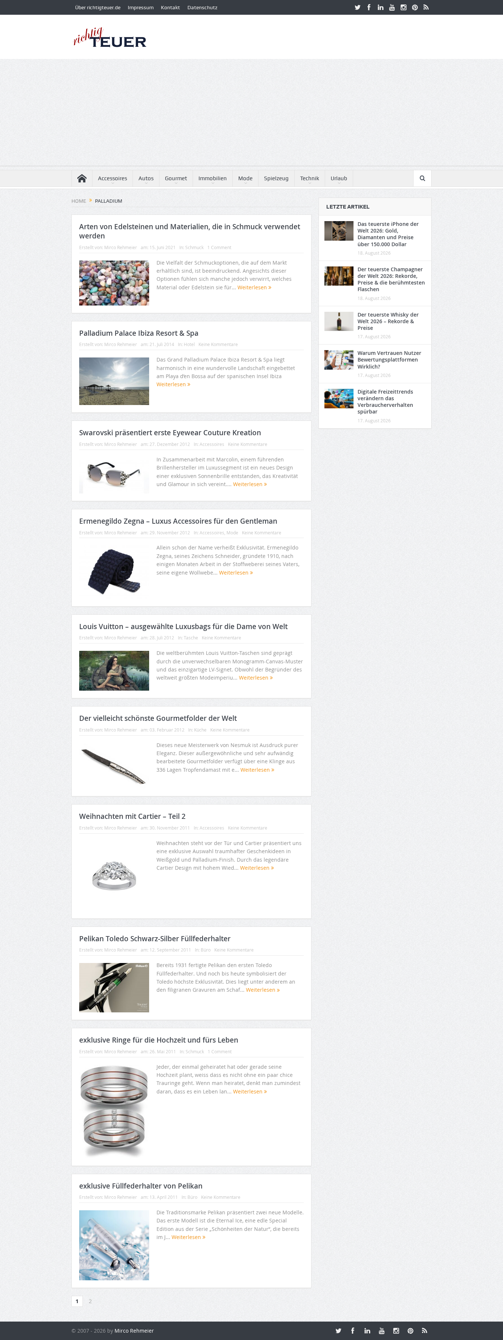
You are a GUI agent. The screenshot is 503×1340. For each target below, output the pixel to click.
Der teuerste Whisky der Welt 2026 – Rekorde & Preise (388, 321)
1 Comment (219, 247)
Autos (146, 178)
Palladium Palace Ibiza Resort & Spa (138, 333)
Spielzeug (276, 178)
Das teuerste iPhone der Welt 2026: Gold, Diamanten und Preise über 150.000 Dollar (388, 234)
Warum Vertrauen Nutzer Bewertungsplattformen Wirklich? (389, 359)
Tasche (191, 638)
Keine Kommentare (218, 344)
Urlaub (339, 178)
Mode (245, 178)
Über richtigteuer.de (97, 7)
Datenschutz (202, 7)
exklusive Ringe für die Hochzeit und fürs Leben (158, 1040)
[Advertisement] (251, 114)
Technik (309, 178)
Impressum (141, 7)
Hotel (189, 344)
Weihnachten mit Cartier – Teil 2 (132, 816)
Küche (200, 730)
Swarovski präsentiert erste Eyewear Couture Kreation (170, 432)
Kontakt (170, 7)
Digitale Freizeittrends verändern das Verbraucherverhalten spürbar (385, 401)
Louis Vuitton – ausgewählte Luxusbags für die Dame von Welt (183, 626)
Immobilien (212, 178)
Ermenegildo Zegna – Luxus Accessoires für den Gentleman (178, 521)
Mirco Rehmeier (120, 247)
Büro (206, 950)
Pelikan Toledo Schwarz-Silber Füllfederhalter (155, 938)
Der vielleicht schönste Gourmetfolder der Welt (158, 718)
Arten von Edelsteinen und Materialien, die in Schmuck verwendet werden (189, 231)
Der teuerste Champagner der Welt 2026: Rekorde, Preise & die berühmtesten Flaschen (391, 279)
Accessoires (112, 178)
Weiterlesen (253, 287)
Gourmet (176, 178)
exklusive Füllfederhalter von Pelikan (141, 1186)
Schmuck (194, 247)
